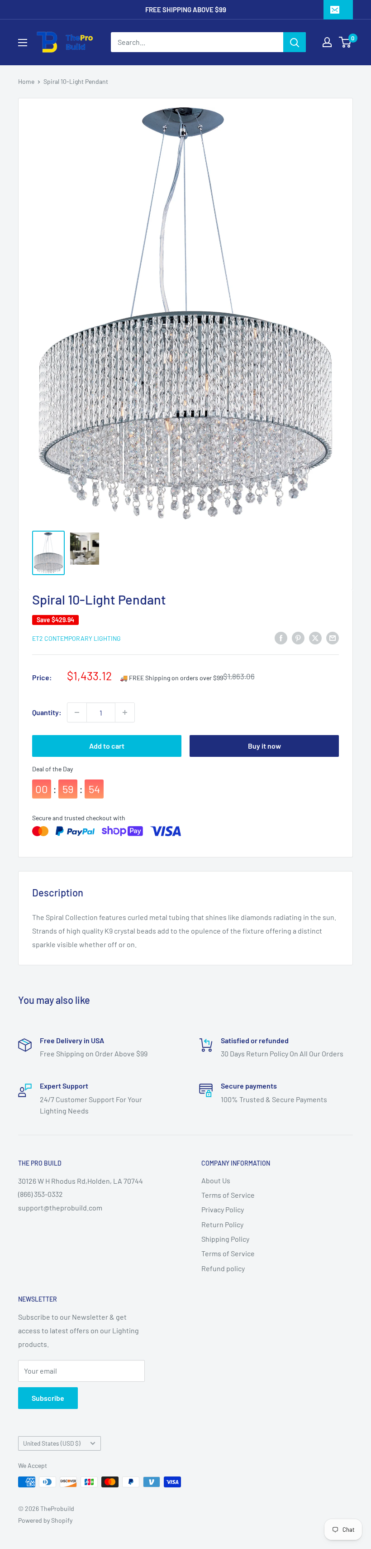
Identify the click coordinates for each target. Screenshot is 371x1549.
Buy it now (264, 745)
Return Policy (222, 1224)
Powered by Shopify (45, 1520)
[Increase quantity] (124, 712)
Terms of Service (228, 1195)
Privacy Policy (222, 1209)
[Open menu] (22, 42)
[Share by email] (332, 637)
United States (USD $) (52, 1443)
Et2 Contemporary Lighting (76, 638)
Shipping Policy (225, 1238)
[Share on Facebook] (281, 637)
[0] (345, 42)
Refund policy (223, 1268)
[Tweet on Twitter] (315, 637)
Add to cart (106, 745)
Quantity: (47, 712)
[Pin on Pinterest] (298, 637)
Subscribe (48, 1398)
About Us (215, 1180)
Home (26, 81)
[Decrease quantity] (76, 712)
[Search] (294, 42)
